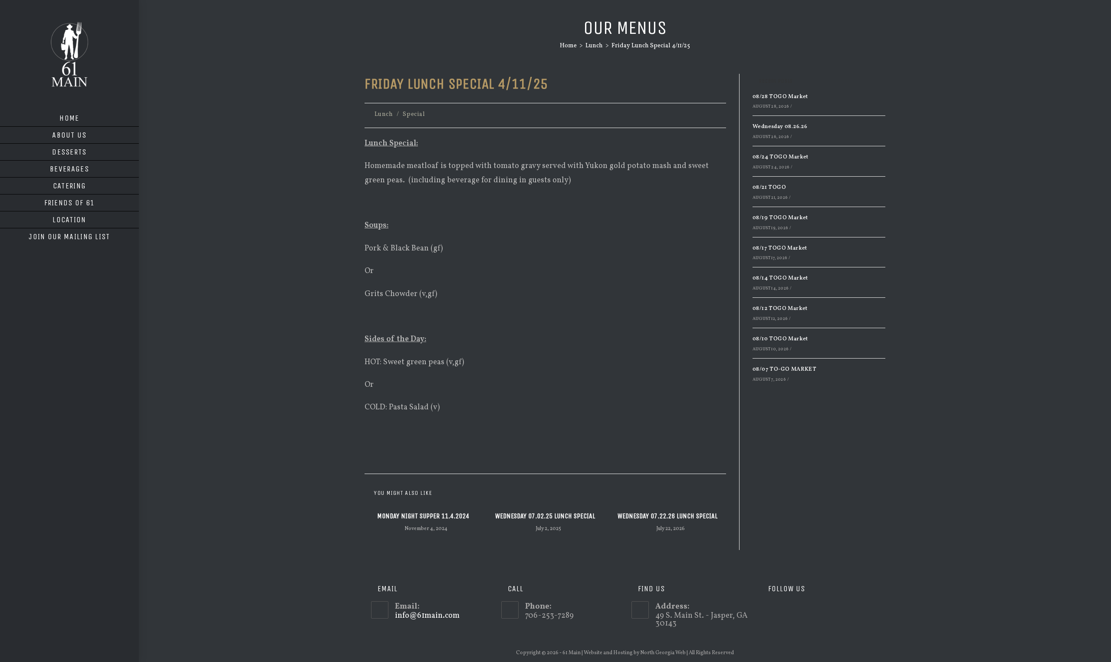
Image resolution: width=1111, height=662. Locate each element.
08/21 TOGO (769, 187)
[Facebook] (780, 610)
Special (414, 114)
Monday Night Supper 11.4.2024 (423, 516)
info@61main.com (427, 615)
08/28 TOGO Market (780, 97)
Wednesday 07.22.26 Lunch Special (667, 516)
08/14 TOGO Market (780, 278)
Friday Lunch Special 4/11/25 (650, 46)
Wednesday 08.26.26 (780, 127)
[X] (768, 610)
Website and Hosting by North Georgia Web (635, 652)
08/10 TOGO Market (780, 339)
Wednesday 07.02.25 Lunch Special (545, 516)
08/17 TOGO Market (780, 248)
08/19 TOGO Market (780, 218)
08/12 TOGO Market (780, 309)
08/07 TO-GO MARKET (784, 369)
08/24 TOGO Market (781, 157)
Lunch (384, 114)
